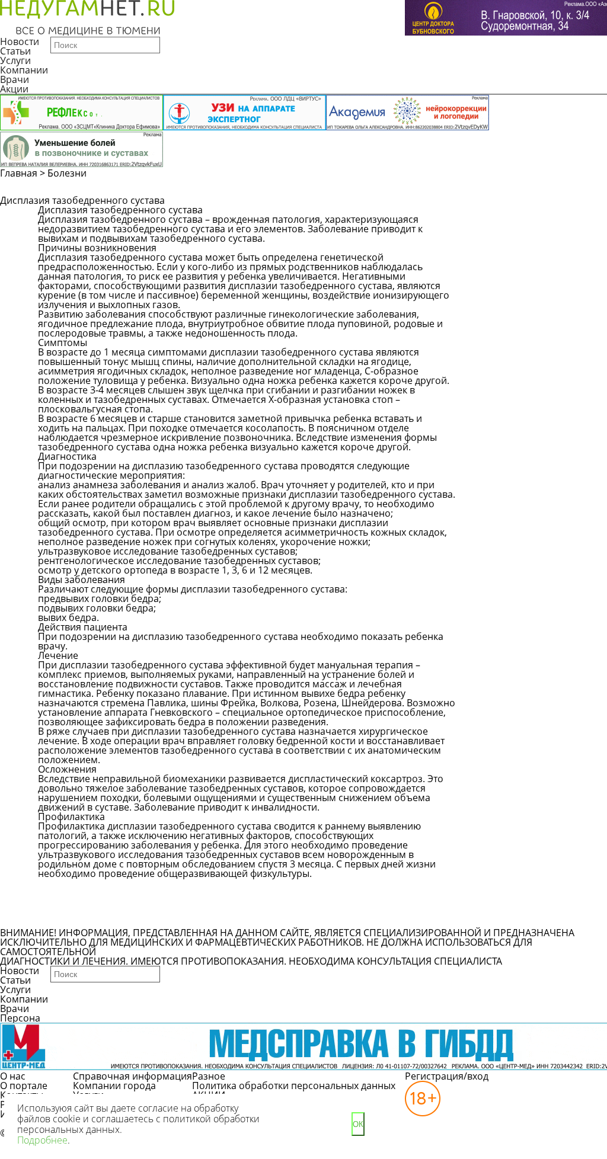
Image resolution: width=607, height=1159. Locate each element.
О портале (23, 1085)
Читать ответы (500, 237)
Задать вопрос (500, 215)
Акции (14, 88)
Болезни (67, 173)
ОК (358, 1124)
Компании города (114, 1085)
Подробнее (42, 1140)
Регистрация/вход (446, 1076)
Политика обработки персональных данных (293, 1085)
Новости (19, 41)
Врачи (14, 79)
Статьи (15, 50)
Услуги (15, 60)
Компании (24, 69)
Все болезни (78, 917)
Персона (20, 1017)
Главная (18, 173)
